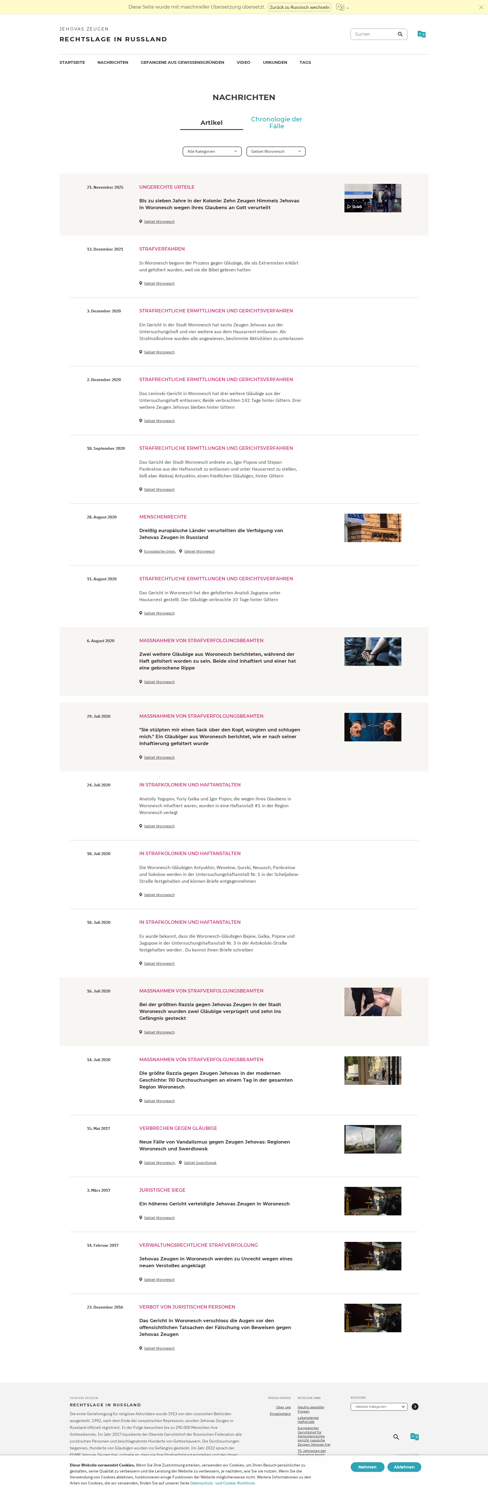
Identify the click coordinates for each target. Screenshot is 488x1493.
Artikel (212, 122)
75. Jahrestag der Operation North (312, 1453)
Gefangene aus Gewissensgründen (182, 62)
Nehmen (367, 1467)
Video (243, 62)
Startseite (72, 62)
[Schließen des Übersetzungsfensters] (481, 7)
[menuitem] (72, 62)
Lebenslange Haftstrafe (308, 1420)
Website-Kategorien (371, 1407)
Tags (305, 62)
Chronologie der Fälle (276, 123)
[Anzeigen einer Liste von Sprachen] (342, 7)
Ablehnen (404, 1467)
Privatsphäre (280, 1414)
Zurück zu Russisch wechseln (299, 7)
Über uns (283, 1407)
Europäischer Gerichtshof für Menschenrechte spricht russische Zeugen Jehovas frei (314, 1436)
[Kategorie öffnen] (415, 1407)
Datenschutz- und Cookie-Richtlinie (222, 1483)
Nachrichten (112, 62)
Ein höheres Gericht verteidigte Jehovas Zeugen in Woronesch (214, 1204)
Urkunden (275, 62)
